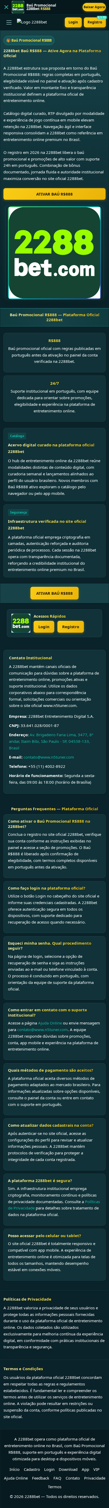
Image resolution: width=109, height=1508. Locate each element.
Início (15, 1469)
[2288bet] (20, 623)
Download (68, 1469)
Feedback (40, 1478)
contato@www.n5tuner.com (49, 757)
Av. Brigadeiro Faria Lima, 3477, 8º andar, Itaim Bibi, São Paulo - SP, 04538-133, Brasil (51, 741)
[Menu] (9, 22)
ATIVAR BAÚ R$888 (54, 194)
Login (73, 22)
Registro (97, 21)
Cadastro (32, 1469)
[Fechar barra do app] (6, 7)
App (85, 1469)
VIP (96, 1469)
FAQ (57, 1478)
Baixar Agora (94, 7)
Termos (54, 1486)
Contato (73, 1478)
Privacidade (94, 1478)
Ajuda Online (50, 1023)
